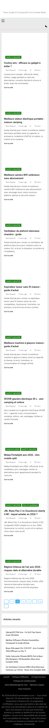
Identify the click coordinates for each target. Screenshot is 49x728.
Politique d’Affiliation (20, 677)
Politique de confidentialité (24, 681)
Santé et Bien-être (13, 57)
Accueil (6, 677)
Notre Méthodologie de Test (16, 685)
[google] (27, 5)
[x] (24, 5)
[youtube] (30, 5)
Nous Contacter (24, 689)
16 (40, 602)
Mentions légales (37, 685)
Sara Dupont (10, 70)
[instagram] (21, 5)
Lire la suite (8, 87)
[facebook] (18, 5)
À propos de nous (38, 677)
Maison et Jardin (12, 449)
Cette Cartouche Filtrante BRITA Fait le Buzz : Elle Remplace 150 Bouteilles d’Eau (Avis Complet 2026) (24, 659)
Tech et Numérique (30, 505)
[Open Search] (42, 26)
